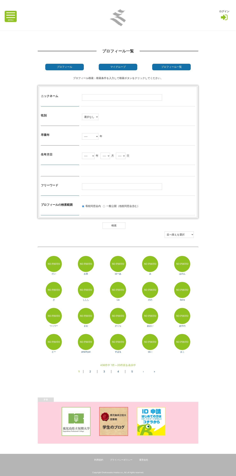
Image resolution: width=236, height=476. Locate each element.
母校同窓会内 (93, 206)
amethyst (86, 351)
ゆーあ (118, 273)
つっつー (54, 325)
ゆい (150, 351)
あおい (150, 325)
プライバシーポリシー (121, 459)
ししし (86, 299)
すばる (118, 351)
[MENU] (10, 15)
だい (54, 273)
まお (86, 325)
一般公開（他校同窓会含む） (123, 206)
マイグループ (118, 67)
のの (150, 299)
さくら (118, 325)
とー (54, 351)
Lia (118, 299)
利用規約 (98, 459)
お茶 (86, 273)
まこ (182, 351)
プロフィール (64, 67)
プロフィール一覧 (171, 67)
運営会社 (143, 459)
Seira (182, 299)
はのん (182, 273)
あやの (182, 325)
